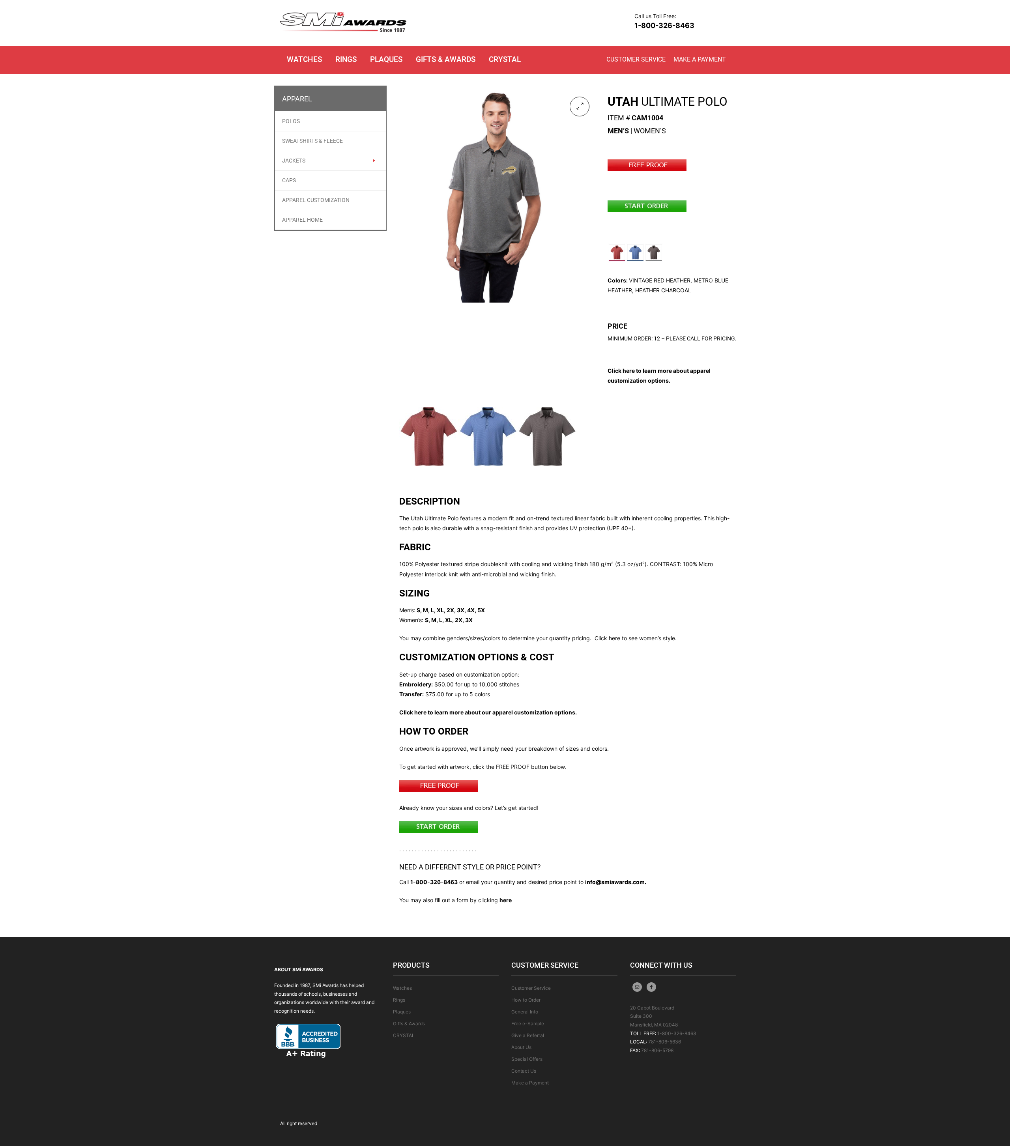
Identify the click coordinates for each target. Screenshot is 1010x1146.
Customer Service (636, 59)
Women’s (650, 131)
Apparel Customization (316, 200)
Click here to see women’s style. (636, 638)
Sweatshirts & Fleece (312, 141)
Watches (304, 59)
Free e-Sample (527, 1023)
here (505, 900)
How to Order (526, 1000)
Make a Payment (699, 59)
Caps (289, 180)
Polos (291, 121)
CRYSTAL (505, 59)
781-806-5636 (664, 1042)
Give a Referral (527, 1035)
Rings (346, 59)
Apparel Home (302, 220)
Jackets (293, 160)
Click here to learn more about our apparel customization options (487, 712)
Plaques (386, 59)
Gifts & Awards (445, 59)
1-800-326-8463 (664, 25)
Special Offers (526, 1059)
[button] (579, 106)
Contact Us (523, 1071)
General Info (524, 1012)
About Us (521, 1047)
